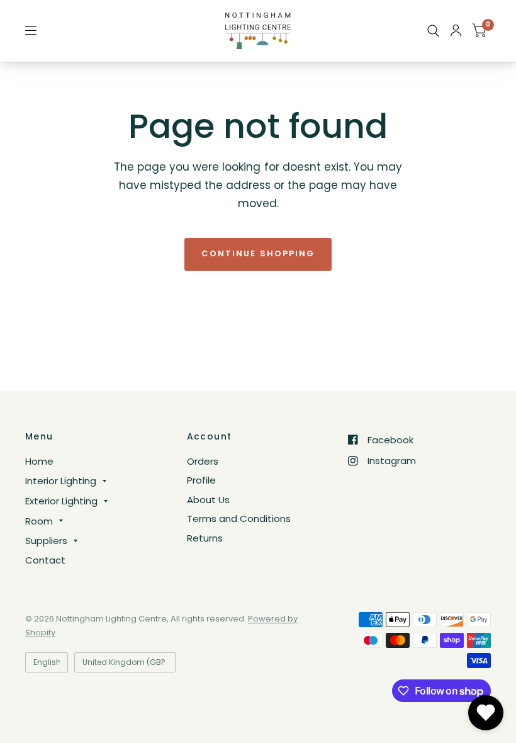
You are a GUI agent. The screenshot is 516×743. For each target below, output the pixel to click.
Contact (45, 560)
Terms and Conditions (239, 518)
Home (39, 461)
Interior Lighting (60, 480)
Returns (205, 538)
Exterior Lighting (61, 501)
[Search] (433, 31)
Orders (202, 461)
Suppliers (46, 540)
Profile (201, 480)
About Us (208, 499)
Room (39, 521)
